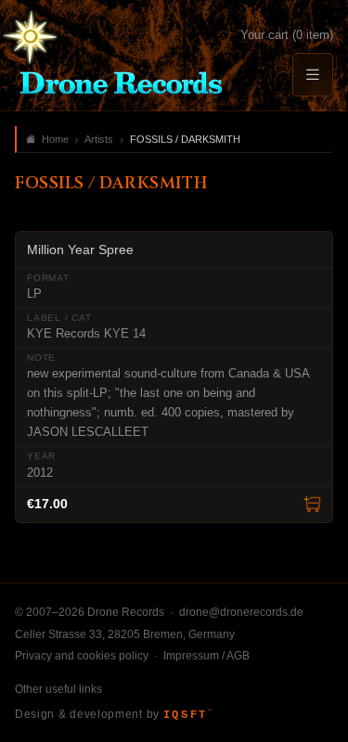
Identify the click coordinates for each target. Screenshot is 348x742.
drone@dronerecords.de (241, 612)
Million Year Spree (80, 249)
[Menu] (312, 74)
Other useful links (58, 689)
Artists (98, 139)
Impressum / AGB (206, 655)
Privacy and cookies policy (81, 655)
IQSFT (187, 715)
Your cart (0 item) (286, 35)
